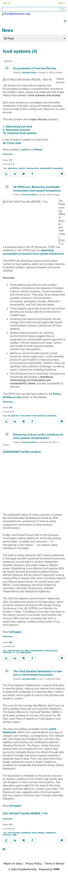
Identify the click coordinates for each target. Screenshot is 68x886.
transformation (36, 650)
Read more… (9, 154)
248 (10, 407)
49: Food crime (12, 143)
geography (58, 168)
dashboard (26, 832)
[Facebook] (32, 173)
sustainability (46, 168)
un (22, 650)
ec (14, 652)
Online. (38, 149)
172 (10, 160)
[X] (6, 173)
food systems (32, 168)
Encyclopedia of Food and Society (34, 68)
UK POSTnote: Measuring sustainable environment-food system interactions (37, 188)
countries (7, 834)
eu (17, 652)
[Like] (61, 173)
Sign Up (7, 2)
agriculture (13, 168)
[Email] (23, 173)
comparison (50, 832)
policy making (38, 832)
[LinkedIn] (14, 173)
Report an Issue (13, 863)
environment (25, 415)
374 (10, 824)
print (25, 149)
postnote (15, 415)
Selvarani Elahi (29, 72)
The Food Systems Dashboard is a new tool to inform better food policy (37, 673)
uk (9, 415)
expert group (25, 652)
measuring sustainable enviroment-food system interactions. (34, 251)
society (22, 168)
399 (10, 642)
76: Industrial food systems (20, 133)
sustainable (51, 415)
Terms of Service (54, 863)
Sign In (61, 2)
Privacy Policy (33, 863)
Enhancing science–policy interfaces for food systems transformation (38, 436)
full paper (15, 632)
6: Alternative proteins (16, 129)
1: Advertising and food (17, 126)
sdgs (26, 650)
